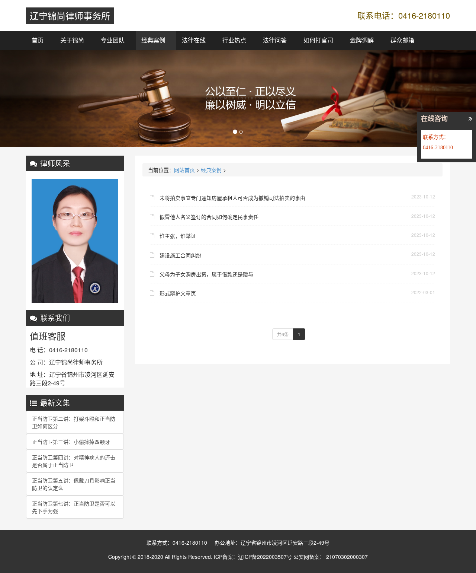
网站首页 (184, 170)
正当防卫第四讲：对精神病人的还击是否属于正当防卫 (73, 460)
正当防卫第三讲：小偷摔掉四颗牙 (71, 441)
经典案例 (153, 40)
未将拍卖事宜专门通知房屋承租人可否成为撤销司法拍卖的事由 (232, 197)
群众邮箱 (402, 40)
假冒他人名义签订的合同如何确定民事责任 (209, 216)
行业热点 (234, 40)
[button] (35, 98)
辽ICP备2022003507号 (265, 556)
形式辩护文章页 (178, 293)
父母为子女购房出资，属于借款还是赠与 (206, 274)
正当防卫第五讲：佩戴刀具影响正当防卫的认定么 (73, 484)
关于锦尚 (72, 40)
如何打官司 (318, 40)
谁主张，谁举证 (178, 235)
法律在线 (194, 40)
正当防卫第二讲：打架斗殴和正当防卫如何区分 (73, 422)
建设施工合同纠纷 (180, 255)
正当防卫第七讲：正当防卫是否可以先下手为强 (73, 507)
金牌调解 (362, 40)
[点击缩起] (470, 119)
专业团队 (113, 40)
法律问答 (275, 40)
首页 (38, 40)
